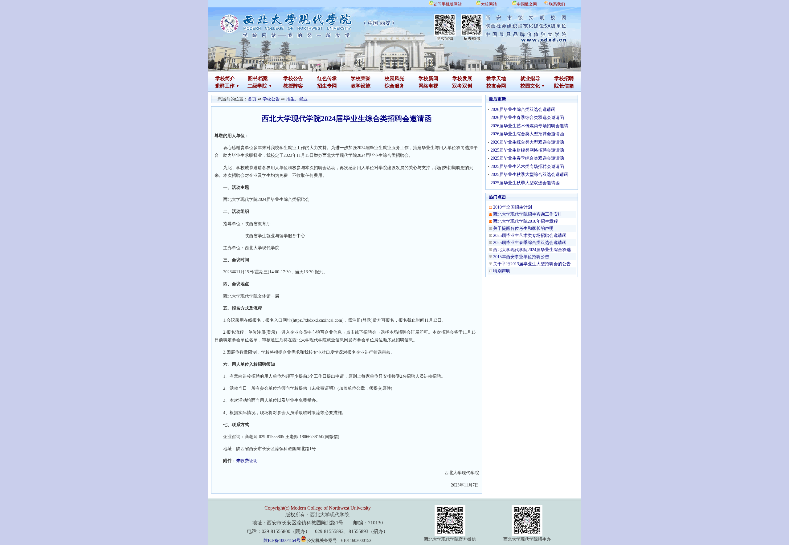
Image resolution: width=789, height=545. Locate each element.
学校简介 (225, 78)
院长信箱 (564, 85)
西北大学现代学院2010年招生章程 (525, 221)
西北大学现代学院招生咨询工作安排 (527, 214)
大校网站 (489, 4)
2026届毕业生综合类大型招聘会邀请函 (527, 134)
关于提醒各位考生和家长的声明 (523, 228)
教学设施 (360, 85)
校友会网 (496, 85)
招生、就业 (297, 99)
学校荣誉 (360, 78)
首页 (252, 99)
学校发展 (462, 78)
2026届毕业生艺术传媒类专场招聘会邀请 (529, 126)
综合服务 (394, 85)
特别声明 (501, 271)
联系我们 (557, 4)
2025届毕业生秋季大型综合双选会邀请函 (529, 174)
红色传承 (327, 78)
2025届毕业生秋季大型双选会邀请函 (525, 183)
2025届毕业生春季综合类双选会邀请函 (527, 158)
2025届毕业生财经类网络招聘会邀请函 (527, 150)
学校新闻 (428, 78)
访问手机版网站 (448, 4)
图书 (253, 78)
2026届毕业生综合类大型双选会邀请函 (527, 142)
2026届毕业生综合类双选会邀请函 (523, 109)
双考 (457, 85)
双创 (467, 85)
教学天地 (496, 78)
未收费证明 (247, 460)
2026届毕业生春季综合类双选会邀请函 (527, 117)
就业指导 (530, 78)
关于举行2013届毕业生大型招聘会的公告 (532, 264)
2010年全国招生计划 (512, 207)
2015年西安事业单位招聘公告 (521, 256)
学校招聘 (564, 78)
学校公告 (293, 78)
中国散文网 (527, 4)
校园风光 (394, 78)
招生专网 (327, 85)
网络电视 (428, 85)
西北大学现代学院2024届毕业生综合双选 (532, 249)
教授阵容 (293, 85)
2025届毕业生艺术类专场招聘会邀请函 (527, 166)
